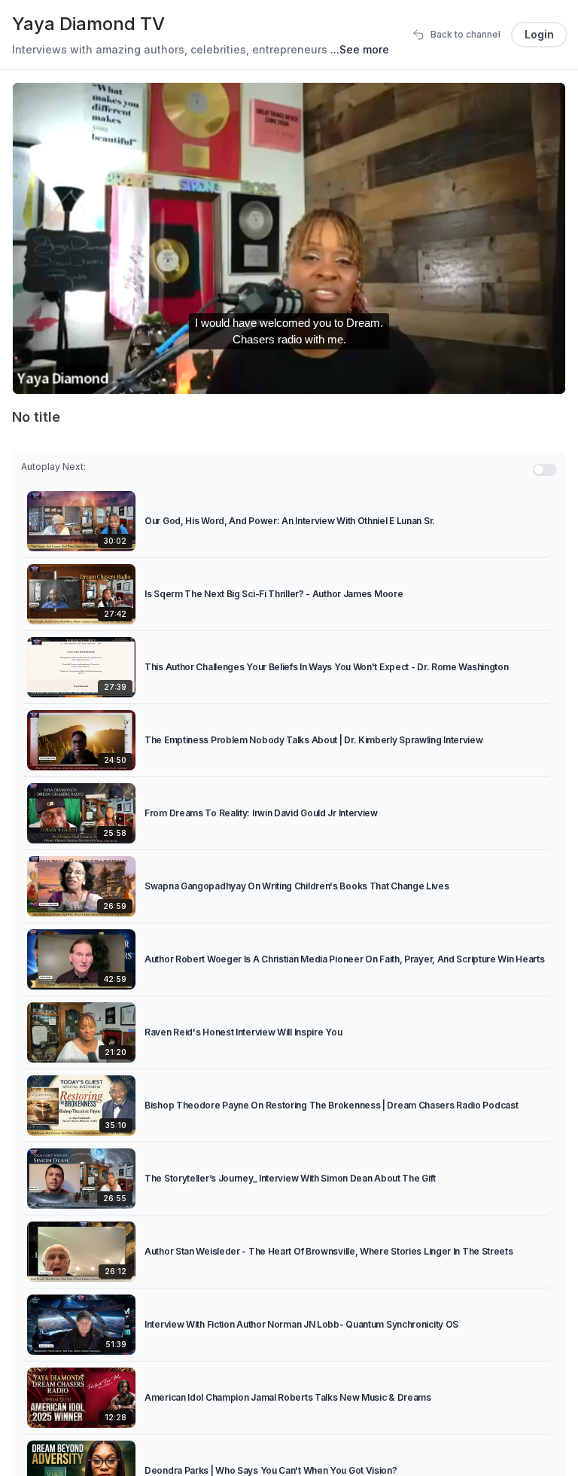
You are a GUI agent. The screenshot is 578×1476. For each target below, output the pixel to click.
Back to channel (465, 34)
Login (539, 34)
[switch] (545, 470)
